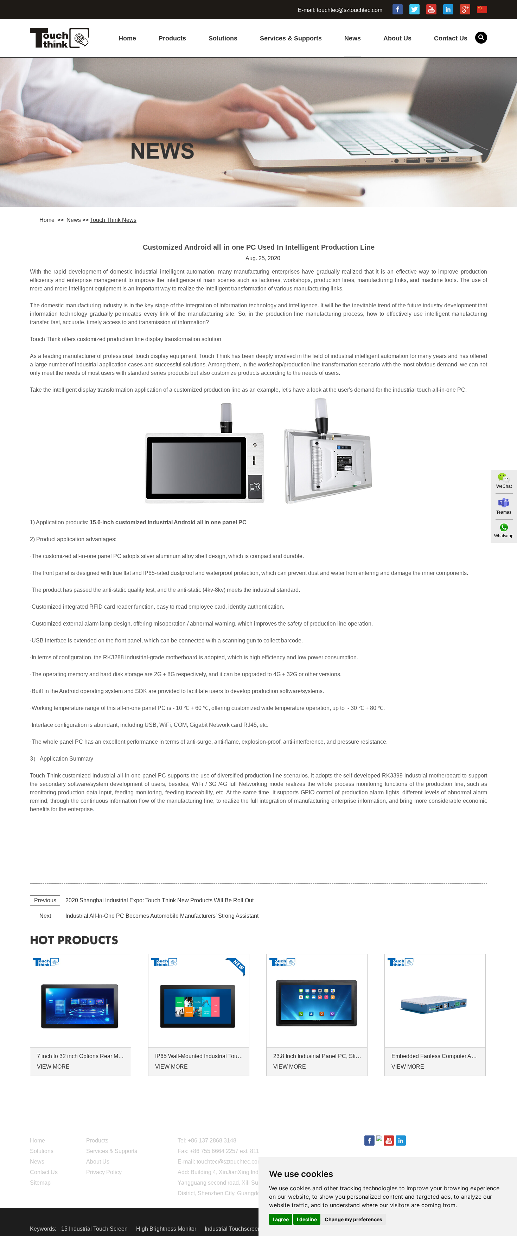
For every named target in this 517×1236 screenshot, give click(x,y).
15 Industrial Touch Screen (95, 1229)
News (352, 38)
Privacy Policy (104, 1172)
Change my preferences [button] (353, 1219)
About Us (397, 38)
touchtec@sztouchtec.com (349, 10)
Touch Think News (113, 220)
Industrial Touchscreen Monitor (243, 1229)
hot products (74, 940)
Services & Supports (291, 38)
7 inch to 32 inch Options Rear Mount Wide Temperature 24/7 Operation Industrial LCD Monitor (81, 1056)
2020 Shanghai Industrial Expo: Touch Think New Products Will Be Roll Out (159, 900)
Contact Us (450, 38)
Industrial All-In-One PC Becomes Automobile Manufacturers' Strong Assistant (161, 916)
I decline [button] (307, 1219)
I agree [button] (281, 1219)
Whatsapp (503, 535)
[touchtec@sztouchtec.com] (503, 503)
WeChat (504, 486)
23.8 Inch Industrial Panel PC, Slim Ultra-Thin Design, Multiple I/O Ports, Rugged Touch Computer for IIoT (318, 1056)
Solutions (223, 38)
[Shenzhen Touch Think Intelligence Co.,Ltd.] (59, 44)
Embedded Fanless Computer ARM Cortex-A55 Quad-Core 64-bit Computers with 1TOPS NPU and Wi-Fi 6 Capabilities (436, 1056)
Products (172, 38)
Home (127, 38)
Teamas (503, 512)
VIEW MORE (53, 1067)
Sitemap (40, 1183)
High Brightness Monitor (167, 1229)
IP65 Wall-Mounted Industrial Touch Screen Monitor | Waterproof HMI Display (199, 1056)
